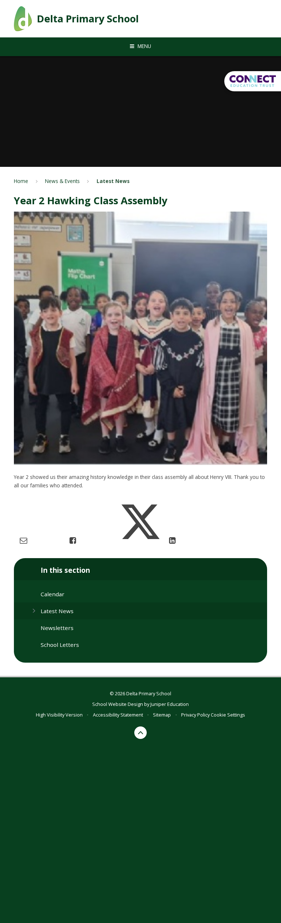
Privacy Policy (195, 714)
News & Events (62, 180)
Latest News (113, 180)
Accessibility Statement (118, 714)
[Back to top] (140, 732)
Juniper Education (169, 704)
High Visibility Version (59, 714)
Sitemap (162, 714)
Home (21, 180)
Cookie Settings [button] (228, 714)
